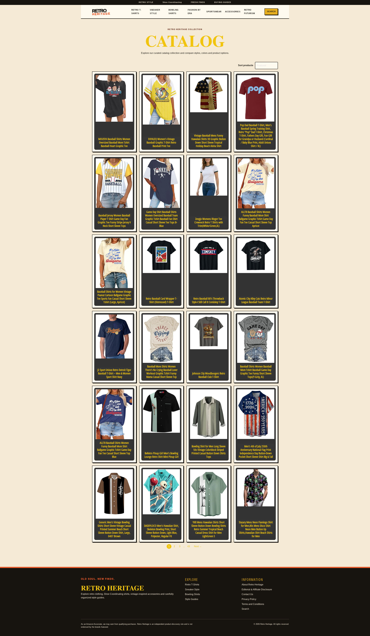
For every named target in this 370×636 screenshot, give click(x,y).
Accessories (232, 12)
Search (271, 11)
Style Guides (191, 599)
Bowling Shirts (173, 12)
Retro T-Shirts (136, 12)
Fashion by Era (194, 12)
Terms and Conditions (253, 604)
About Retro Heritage (252, 584)
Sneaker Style (155, 12)
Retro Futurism (249, 12)
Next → (198, 546)
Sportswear (213, 12)
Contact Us (247, 594)
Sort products (245, 65)
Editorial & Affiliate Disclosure (257, 589)
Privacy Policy (249, 599)
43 (188, 546)
